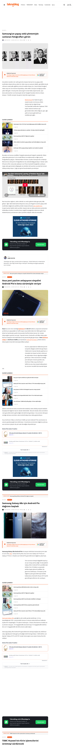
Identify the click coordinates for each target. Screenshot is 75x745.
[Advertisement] (25, 680)
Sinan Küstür (7, 287)
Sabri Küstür (7, 40)
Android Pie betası (31, 340)
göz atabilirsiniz (38, 206)
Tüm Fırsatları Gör (24, 449)
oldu (10, 553)
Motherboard (29, 100)
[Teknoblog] (13, 5)
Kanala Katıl (40, 244)
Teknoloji (10, 277)
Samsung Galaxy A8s (8, 618)
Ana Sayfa (4, 30)
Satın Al (11, 434)
